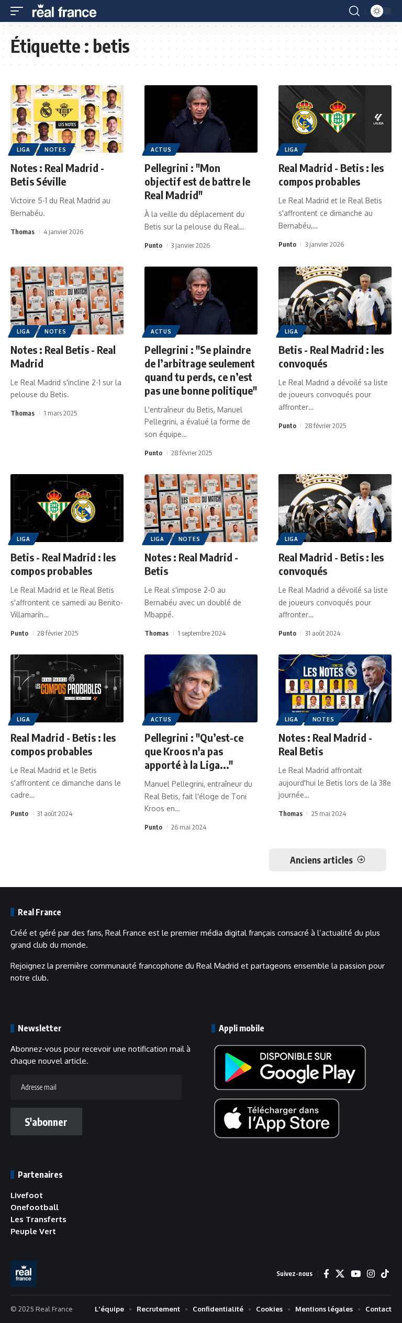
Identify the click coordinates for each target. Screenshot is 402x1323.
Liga (23, 149)
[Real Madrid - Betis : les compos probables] (335, 119)
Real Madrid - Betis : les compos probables (331, 174)
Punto (153, 245)
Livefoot (26, 1195)
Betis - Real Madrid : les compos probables (63, 563)
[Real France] (69, 11)
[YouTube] (355, 1274)
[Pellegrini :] (201, 119)
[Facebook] (326, 1274)
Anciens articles (321, 860)
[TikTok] (385, 1274)
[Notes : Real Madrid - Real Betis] (335, 688)
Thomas (22, 231)
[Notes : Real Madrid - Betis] (201, 508)
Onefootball (34, 1207)
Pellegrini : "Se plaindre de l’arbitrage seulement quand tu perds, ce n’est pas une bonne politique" (200, 370)
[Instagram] (370, 1274)
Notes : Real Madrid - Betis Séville (57, 174)
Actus (161, 149)
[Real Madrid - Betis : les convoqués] (335, 508)
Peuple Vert (33, 1231)
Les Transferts (38, 1219)
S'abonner (46, 1121)
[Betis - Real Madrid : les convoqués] (335, 301)
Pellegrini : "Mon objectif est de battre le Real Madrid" (197, 181)
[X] (340, 1274)
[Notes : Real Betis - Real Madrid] (67, 301)
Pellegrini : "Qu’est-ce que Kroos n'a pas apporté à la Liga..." (193, 751)
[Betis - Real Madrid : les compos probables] (67, 508)
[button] (19, 11)
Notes (55, 149)
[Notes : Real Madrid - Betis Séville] (67, 119)
